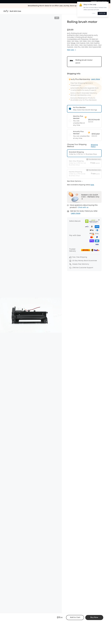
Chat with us (83, 207)
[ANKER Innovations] (99, 2)
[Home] (12, 11)
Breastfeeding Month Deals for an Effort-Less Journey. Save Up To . (55, 5)
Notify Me (102, 13)
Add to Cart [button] (75, 617)
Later (93, 13)
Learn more (75, 213)
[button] (71, 50)
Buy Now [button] (94, 617)
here (92, 184)
